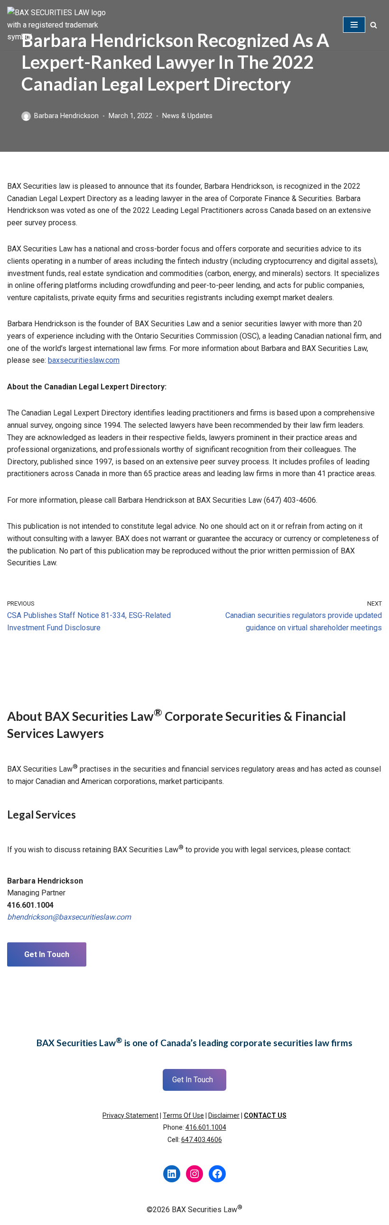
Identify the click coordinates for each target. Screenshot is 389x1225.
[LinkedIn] (171, 1173)
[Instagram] (194, 1173)
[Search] (373, 24)
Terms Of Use (183, 1115)
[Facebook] (217, 1173)
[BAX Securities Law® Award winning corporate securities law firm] (59, 25)
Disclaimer (224, 1115)
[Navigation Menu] (354, 25)
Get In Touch (46, 954)
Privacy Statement (130, 1115)
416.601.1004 (205, 1127)
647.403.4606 (201, 1139)
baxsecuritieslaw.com (84, 360)
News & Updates (187, 116)
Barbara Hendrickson (66, 116)
